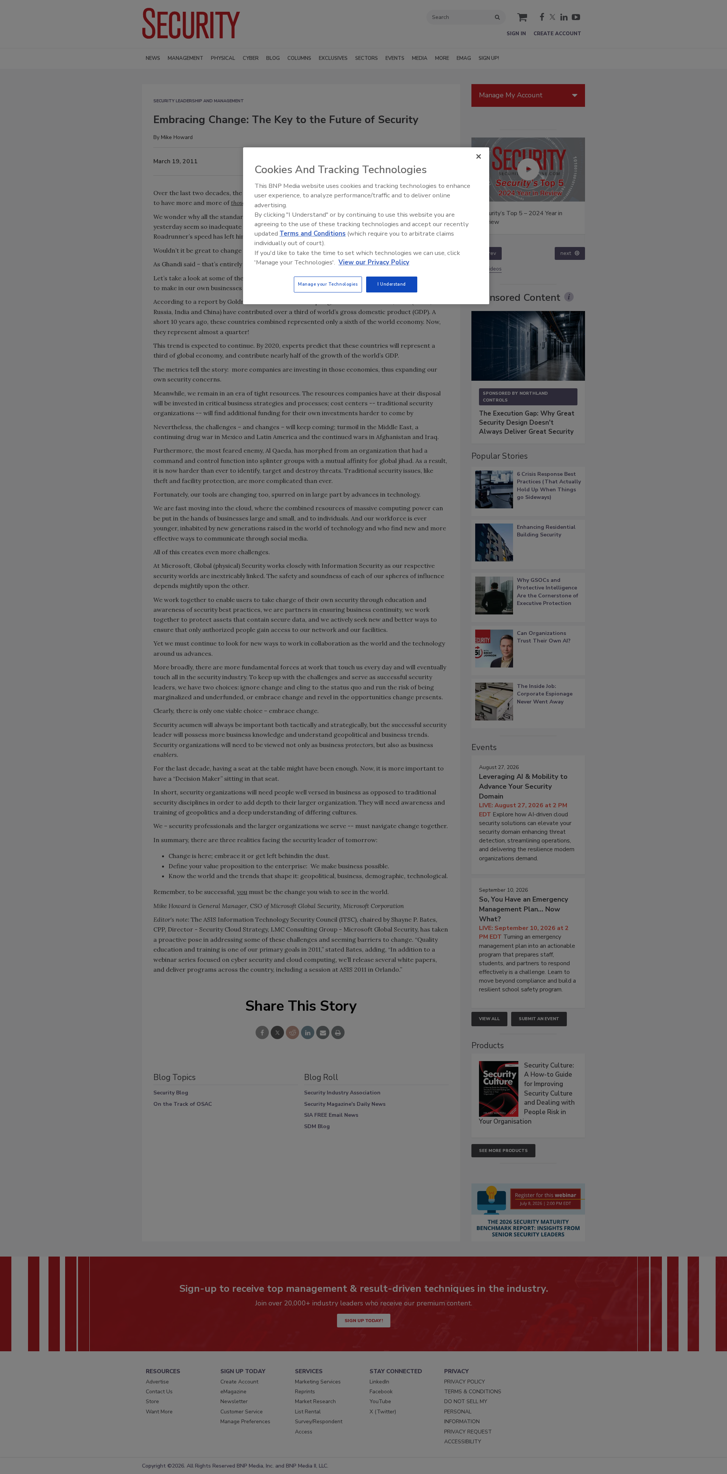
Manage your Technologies (328, 284)
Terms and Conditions (312, 233)
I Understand (392, 284)
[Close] (478, 156)
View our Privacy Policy (374, 262)
